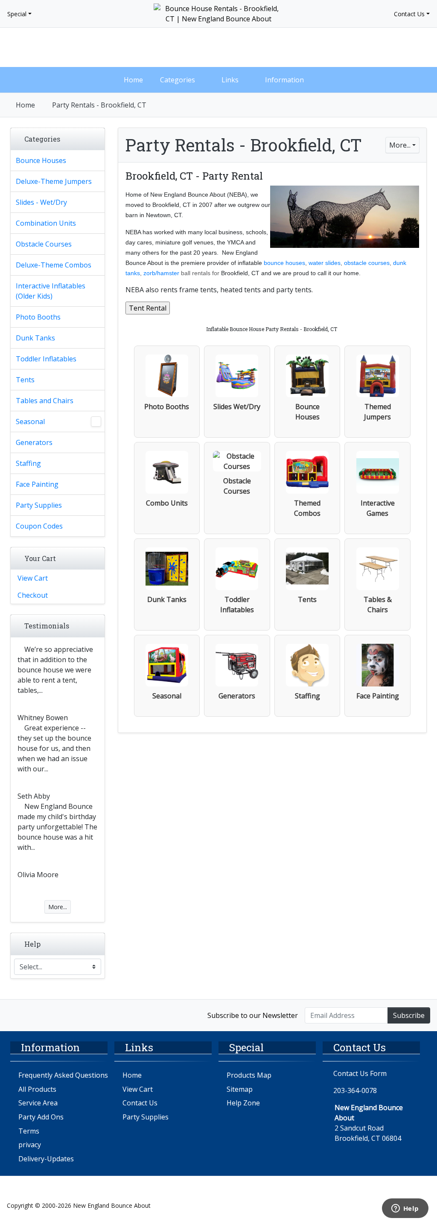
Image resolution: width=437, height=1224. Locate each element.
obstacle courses (367, 262)
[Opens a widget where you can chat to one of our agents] (405, 1209)
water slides (325, 262)
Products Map (249, 1075)
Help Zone (243, 1103)
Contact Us (409, 14)
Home (133, 79)
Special (16, 14)
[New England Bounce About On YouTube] (52, 1014)
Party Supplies (145, 1117)
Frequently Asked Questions (63, 1075)
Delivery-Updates (46, 1158)
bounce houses (284, 262)
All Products (37, 1089)
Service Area (38, 1103)
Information (284, 79)
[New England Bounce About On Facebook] (16, 1014)
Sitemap (240, 1089)
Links (230, 79)
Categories (177, 79)
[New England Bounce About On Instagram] (34, 1014)
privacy (29, 1144)
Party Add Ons (41, 1117)
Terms (28, 1131)
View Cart (32, 578)
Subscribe (409, 1015)
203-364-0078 (355, 1090)
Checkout (32, 595)
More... (400, 145)
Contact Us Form (359, 1073)
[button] (372, 47)
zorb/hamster (161, 273)
